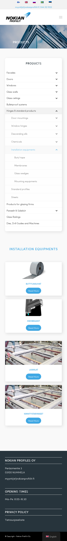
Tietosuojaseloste (14, 520)
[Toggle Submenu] (56, 73)
